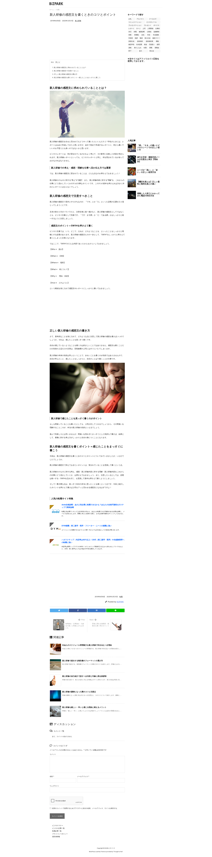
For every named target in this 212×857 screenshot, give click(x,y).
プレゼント (147, 25)
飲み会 (152, 51)
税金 (145, 44)
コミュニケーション (135, 22)
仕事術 (157, 28)
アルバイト (140, 19)
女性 (142, 35)
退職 (150, 47)
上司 (144, 28)
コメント (53, 754)
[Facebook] (78, 610)
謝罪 (158, 44)
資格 (130, 47)
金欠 (140, 51)
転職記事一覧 (57, 831)
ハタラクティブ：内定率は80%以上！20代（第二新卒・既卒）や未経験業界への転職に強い (93, 541)
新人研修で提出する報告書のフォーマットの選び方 (82, 660)
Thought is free (118, 851)
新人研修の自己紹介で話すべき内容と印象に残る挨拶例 (84, 676)
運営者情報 (56, 836)
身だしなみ (137, 47)
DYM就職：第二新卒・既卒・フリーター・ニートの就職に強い (87, 526)
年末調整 (156, 35)
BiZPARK (120, 602)
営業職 (136, 35)
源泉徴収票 (149, 41)
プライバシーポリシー (60, 834)
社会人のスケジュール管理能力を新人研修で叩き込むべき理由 (87, 645)
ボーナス (156, 25)
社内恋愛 (139, 44)
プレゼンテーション (135, 25)
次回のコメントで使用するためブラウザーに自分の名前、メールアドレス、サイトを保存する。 (85, 808)
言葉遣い (152, 44)
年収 (148, 35)
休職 (135, 32)
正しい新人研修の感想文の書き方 (64, 74)
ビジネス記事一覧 (58, 828)
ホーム (51, 9)
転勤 (145, 47)
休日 (130, 32)
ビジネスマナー (57, 825)
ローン (138, 28)
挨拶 (136, 38)
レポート (131, 28)
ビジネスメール (152, 22)
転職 (58, 9)
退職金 (157, 47)
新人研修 (78, 21)
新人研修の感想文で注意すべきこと (65, 71)
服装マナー (156, 38)
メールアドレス (83, 776)
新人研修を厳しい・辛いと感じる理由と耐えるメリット (84, 707)
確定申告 (131, 44)
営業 (130, 35)
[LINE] (115, 610)
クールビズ (152, 19)
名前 (52, 776)
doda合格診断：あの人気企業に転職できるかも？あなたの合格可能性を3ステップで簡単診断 (93, 506)
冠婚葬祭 (156, 32)
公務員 (149, 32)
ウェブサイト (54, 786)
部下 (130, 51)
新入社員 (147, 38)
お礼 (130, 19)
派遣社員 (131, 41)
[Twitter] (59, 610)
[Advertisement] (87, 43)
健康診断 (142, 32)
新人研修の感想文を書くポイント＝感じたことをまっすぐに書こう (76, 77)
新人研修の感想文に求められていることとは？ (69, 67)
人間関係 (150, 28)
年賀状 (131, 38)
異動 (157, 41)
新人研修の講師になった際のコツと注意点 (79, 692)
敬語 (141, 38)
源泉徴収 (140, 41)
